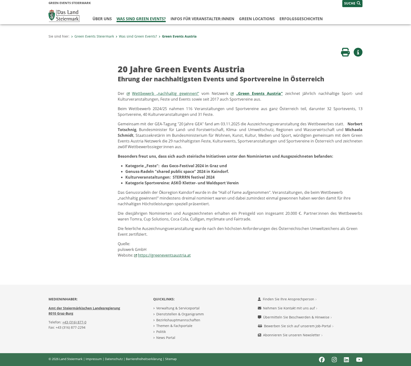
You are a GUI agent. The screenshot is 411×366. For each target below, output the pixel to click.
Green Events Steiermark (94, 36)
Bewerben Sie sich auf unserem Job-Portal (298, 326)
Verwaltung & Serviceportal (178, 308)
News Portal (165, 337)
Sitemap (171, 359)
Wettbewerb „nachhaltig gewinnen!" (165, 93)
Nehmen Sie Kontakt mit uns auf (289, 308)
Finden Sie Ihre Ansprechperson (289, 299)
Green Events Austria (179, 36)
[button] (352, 3)
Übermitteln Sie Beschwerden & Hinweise (296, 317)
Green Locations (257, 18)
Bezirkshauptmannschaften (178, 320)
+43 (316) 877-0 (74, 322)
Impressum (94, 359)
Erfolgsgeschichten (301, 18)
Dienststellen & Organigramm (180, 314)
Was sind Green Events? (141, 18)
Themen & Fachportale (174, 325)
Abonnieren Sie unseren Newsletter (292, 335)
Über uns (102, 18)
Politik (161, 331)
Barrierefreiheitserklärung (144, 359)
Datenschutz (114, 359)
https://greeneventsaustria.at (164, 255)
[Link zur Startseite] (64, 15)
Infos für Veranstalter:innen (202, 18)
